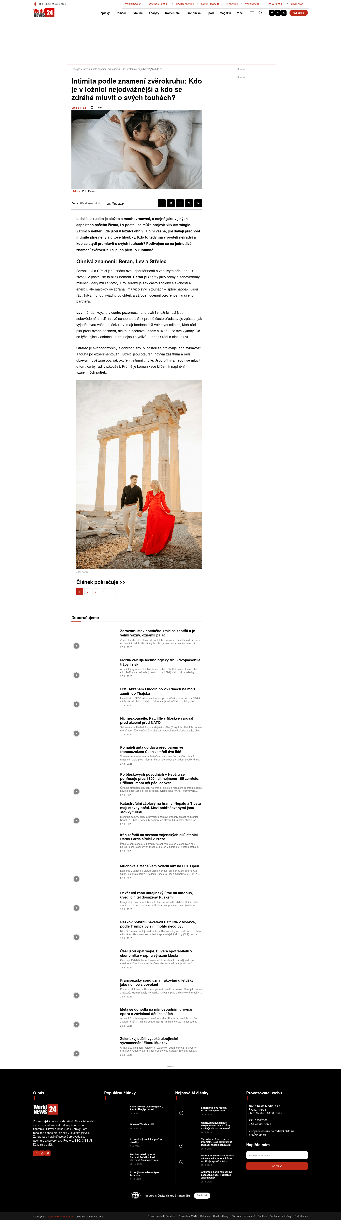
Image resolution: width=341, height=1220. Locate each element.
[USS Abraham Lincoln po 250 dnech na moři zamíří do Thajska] (94, 696)
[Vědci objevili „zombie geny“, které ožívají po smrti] (116, 1109)
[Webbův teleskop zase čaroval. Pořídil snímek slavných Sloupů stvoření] (116, 1158)
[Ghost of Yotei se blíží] (116, 1126)
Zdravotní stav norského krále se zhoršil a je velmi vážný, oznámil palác (157, 633)
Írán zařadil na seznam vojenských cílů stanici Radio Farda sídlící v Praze (159, 837)
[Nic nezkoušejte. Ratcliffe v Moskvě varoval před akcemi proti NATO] (94, 725)
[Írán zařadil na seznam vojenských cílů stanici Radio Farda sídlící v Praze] (94, 842)
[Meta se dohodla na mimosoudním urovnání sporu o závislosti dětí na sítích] (94, 1016)
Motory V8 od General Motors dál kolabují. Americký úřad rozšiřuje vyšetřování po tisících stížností (217, 1160)
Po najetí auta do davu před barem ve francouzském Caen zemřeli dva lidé (151, 749)
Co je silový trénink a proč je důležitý (146, 1140)
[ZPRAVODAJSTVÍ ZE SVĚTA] (39, 13)
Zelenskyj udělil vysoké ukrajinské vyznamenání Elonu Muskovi (149, 1040)
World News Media (90, 203)
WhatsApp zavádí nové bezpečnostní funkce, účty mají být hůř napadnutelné (215, 1125)
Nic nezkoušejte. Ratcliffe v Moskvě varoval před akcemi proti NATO (156, 720)
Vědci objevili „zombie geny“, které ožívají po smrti (146, 1108)
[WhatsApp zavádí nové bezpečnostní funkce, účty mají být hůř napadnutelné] (187, 1127)
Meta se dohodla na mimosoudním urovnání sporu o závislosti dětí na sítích (157, 1011)
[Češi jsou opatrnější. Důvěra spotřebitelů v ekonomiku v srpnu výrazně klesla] (94, 958)
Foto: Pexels (89, 191)
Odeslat (277, 1166)
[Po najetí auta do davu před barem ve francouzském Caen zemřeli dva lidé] (94, 754)
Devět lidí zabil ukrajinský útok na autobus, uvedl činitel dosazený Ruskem (156, 895)
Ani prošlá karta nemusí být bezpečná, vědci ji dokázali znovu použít (216, 1174)
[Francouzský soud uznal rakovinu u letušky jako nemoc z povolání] (94, 987)
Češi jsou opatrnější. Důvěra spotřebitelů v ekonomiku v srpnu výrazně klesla (156, 953)
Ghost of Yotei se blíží (142, 1124)
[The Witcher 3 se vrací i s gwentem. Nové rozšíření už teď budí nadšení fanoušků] (187, 1143)
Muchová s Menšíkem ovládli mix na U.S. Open (159, 865)
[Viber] (189, 203)
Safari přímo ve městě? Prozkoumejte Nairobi (214, 1109)
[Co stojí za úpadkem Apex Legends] (116, 1175)
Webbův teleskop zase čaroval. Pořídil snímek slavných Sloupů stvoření (144, 1157)
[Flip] (198, 203)
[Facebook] (272, 13)
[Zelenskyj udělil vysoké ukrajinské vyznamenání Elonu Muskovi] (94, 1045)
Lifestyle (75, 68)
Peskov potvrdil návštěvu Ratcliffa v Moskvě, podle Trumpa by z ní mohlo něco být (158, 924)
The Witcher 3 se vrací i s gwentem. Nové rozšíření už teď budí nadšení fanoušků (216, 1142)
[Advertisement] (241, 138)
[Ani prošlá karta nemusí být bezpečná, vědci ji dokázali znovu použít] (187, 1176)
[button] (260, 12)
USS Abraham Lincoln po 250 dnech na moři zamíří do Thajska (157, 691)
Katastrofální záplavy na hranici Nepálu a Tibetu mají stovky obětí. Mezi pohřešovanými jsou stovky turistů (160, 807)
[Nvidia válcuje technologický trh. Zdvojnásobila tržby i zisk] (94, 667)
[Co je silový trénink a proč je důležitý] (116, 1142)
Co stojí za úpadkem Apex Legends (144, 1173)
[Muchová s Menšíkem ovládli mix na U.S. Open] (94, 871)
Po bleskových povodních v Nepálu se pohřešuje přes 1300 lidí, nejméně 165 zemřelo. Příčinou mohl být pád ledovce (159, 778)
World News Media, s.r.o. (61, 1216)
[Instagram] (278, 13)
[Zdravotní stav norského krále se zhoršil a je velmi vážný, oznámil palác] (94, 638)
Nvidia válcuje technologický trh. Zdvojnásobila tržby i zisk (160, 662)
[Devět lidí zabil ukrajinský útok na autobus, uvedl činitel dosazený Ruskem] (94, 900)
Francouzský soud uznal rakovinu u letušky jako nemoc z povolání (157, 982)
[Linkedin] (180, 203)
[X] (284, 13)
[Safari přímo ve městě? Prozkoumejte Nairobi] (187, 1110)
